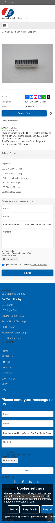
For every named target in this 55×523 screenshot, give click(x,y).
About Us (7, 356)
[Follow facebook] (23, 482)
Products (8, 362)
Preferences (38, 516)
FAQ (4, 389)
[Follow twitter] (38, 482)
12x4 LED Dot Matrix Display (14, 178)
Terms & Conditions (39, 265)
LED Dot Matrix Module (12, 169)
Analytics (25, 516)
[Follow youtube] (15, 482)
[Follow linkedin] (30, 482)
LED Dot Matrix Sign (11, 183)
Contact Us (9, 378)
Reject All (13, 509)
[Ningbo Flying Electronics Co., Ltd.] (27, 11)
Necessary (12, 516)
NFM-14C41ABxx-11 (10, 130)
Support (7, 373)
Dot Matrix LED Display (12, 173)
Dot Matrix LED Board (11, 192)
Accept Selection (30, 509)
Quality (6, 367)
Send (27, 272)
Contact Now (24, 113)
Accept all (47, 509)
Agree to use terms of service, (25, 264)
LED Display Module (11, 187)
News (5, 384)
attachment (11, 259)
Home (5, 350)
